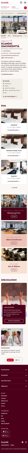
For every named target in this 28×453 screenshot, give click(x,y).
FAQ (2, 416)
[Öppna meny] (25, 2)
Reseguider (4, 375)
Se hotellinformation (6, 74)
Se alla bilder (21, 31)
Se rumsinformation (13, 130)
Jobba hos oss (4, 400)
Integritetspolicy (5, 445)
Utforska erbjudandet (14, 320)
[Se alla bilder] (14, 25)
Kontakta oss (4, 413)
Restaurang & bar (17, 35)
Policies (3, 421)
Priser (2, 418)
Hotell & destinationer (8, 13)
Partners (3, 403)
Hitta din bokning (5, 423)
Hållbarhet (4, 386)
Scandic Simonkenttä (22, 13)
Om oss (3, 406)
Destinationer (5, 369)
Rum (9, 35)
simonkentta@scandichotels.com (11, 55)
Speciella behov (6, 381)
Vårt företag (4, 395)
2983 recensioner (9, 57)
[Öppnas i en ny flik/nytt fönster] (5, 432)
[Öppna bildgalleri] (14, 116)
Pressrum (3, 398)
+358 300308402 (6, 51)
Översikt (3, 35)
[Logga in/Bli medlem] (21, 2)
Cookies (12, 445)
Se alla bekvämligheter (9, 96)
